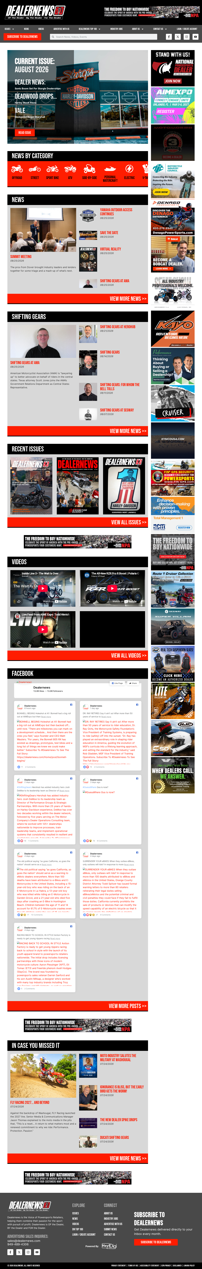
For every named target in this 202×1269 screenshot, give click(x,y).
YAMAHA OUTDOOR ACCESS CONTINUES (116, 212)
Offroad (17, 178)
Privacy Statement (118, 1265)
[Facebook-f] (169, 37)
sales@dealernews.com (23, 1241)
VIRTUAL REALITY (110, 249)
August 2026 (32, 70)
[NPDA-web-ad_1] (173, 85)
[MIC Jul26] (173, 197)
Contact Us (158, 29)
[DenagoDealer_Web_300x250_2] (173, 234)
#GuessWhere (89, 787)
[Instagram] (187, 37)
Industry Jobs (116, 29)
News (26, 29)
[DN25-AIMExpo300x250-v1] (173, 680)
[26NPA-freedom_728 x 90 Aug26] (151, 17)
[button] (117, 683)
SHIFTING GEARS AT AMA (114, 281)
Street (35, 178)
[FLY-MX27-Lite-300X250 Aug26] (173, 718)
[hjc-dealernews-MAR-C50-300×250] (173, 755)
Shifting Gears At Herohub (117, 326)
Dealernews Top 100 (88, 29)
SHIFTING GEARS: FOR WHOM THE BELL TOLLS (120, 386)
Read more (46, 716)
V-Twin (146, 178)
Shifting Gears (110, 352)
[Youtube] (195, 37)
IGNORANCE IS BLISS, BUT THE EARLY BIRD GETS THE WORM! (122, 1089)
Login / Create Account (187, 29)
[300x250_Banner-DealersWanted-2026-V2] (173, 495)
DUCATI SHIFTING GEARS (114, 1137)
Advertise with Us (61, 29)
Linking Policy (189, 1265)
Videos (41, 29)
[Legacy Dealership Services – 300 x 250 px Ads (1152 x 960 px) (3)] (173, 792)
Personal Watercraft (110, 179)
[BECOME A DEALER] (173, 643)
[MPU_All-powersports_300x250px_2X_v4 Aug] (173, 122)
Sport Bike (52, 178)
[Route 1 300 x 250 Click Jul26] (173, 606)
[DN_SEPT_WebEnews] (173, 457)
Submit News (110, 1229)
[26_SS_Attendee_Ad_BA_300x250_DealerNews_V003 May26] (173, 308)
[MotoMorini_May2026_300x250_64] (173, 159)
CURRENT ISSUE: (35, 61)
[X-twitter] (178, 37)
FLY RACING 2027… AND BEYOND (29, 1102)
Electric (129, 178)
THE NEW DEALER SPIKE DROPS (118, 1119)
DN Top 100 (77, 1229)
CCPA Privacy (166, 1265)
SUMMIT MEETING (20, 256)
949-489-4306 (18, 1244)
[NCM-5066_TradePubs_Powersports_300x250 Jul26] (173, 532)
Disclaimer (177, 1265)
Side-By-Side (89, 178)
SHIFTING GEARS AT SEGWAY (117, 410)
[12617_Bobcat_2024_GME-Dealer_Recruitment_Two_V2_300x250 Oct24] (173, 271)
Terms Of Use (133, 1265)
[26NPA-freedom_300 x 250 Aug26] (173, 569)
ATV (70, 178)
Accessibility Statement (149, 1265)
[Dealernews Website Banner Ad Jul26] (173, 383)
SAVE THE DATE (109, 232)
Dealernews (41, 687)
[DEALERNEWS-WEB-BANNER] (173, 346)
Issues (7, 29)
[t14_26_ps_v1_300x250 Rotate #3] (173, 420)
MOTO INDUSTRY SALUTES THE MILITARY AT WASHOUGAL (118, 1057)
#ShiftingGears (24, 787)
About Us (136, 29)
